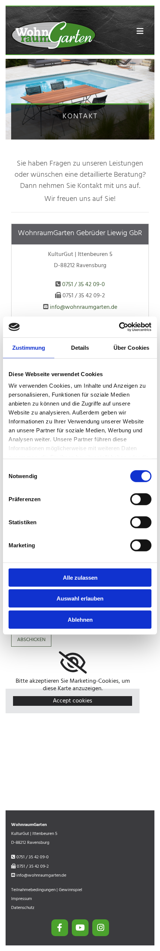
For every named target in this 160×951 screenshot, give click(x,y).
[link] (73, 662)
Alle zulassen (80, 577)
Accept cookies (72, 701)
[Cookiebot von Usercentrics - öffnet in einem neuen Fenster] (118, 327)
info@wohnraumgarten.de (83, 307)
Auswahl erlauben (80, 598)
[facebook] (59, 927)
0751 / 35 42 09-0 (83, 284)
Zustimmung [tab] (28, 347)
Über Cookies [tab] (131, 347)
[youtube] (80, 927)
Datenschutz (22, 908)
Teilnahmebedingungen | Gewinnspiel (46, 890)
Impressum (21, 899)
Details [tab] (80, 347)
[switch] (140, 499)
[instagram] (100, 927)
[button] (136, 31)
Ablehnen (80, 619)
